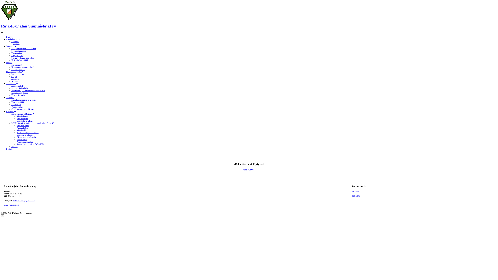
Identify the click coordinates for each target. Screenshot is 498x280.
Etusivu (9, 37)
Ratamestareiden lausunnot (28, 132)
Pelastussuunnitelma (25, 142)
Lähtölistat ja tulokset (25, 121)
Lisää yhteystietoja (11, 205)
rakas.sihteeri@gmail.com (23, 200)
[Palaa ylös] (2, 215)
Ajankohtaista (12, 39)
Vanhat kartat (22, 139)
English (9, 149)
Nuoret (9, 62)
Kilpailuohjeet (22, 118)
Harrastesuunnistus (14, 72)
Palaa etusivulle (249, 170)
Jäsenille (10, 97)
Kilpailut (10, 111)
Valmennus (11, 83)
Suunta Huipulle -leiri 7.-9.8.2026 (30, 144)
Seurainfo (10, 46)
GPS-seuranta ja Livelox (27, 137)
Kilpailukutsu (22, 116)
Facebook (356, 191)
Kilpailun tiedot (23, 125)
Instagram (356, 196)
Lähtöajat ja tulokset (25, 135)
